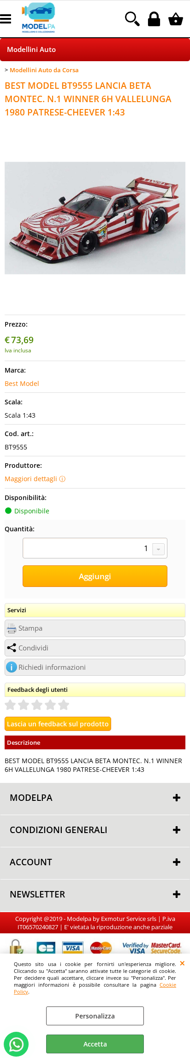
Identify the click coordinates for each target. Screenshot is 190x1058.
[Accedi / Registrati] (155, 19)
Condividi (33, 648)
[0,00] (176, 19)
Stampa (30, 628)
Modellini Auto (31, 49)
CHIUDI (182, 962)
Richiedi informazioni (52, 667)
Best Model (22, 383)
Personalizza (95, 1016)
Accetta (95, 1044)
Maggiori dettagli (31, 478)
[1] (95, 549)
